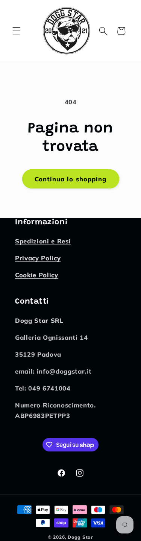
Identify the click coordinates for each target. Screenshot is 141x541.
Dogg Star (80, 537)
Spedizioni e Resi (43, 241)
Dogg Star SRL (39, 320)
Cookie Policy (36, 275)
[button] (17, 31)
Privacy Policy (38, 258)
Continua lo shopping (71, 179)
